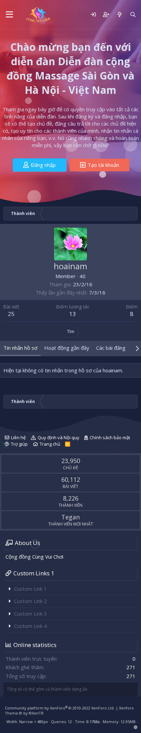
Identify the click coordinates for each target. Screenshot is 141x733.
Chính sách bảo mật (110, 437)
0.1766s (93, 721)
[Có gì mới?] (119, 14)
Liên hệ (18, 437)
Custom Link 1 (30, 588)
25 (11, 314)
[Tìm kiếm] (133, 14)
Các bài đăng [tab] (111, 347)
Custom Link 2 (30, 601)
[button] (9, 14)
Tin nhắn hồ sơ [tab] (20, 347)
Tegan (70, 517)
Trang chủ (50, 444)
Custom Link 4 (30, 625)
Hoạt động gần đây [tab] (66, 347)
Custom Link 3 (30, 613)
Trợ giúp (19, 444)
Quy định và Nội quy (58, 437)
